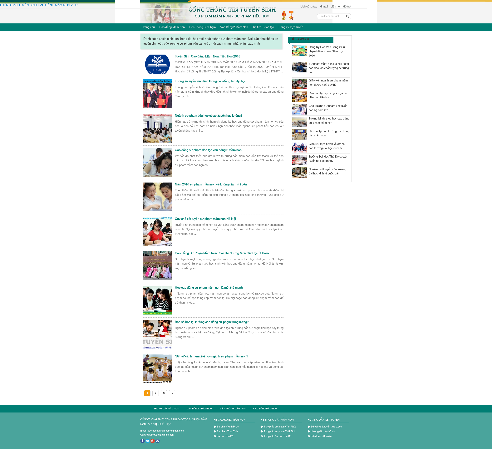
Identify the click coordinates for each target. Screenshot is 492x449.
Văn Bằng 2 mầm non (199, 409)
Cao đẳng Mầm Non (172, 27)
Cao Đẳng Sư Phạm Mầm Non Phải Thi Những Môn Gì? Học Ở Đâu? (222, 253)
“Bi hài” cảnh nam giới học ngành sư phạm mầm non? (211, 356)
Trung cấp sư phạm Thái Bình (279, 431)
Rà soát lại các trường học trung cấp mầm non (329, 133)
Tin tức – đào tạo (263, 27)
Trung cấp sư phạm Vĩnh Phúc (280, 426)
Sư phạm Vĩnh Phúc (228, 426)
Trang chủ (148, 27)
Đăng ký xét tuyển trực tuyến (326, 426)
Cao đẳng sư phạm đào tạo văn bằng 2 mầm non (208, 150)
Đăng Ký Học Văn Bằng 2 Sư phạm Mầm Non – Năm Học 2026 (327, 51)
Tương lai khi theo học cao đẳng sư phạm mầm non (329, 120)
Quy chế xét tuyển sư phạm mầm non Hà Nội (205, 219)
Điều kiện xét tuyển (321, 436)
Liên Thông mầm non (233, 409)
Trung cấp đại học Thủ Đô (277, 436)
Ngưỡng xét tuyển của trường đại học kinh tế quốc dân (327, 171)
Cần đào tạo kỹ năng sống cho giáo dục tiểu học (328, 95)
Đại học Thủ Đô (225, 436)
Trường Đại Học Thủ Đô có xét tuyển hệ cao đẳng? (328, 158)
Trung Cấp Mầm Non (166, 409)
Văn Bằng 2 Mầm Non (234, 27)
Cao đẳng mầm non (265, 409)
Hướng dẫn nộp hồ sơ (323, 431)
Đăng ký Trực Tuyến (290, 27)
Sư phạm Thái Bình (227, 431)
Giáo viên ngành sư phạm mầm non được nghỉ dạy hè (328, 82)
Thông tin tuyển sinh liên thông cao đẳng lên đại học (210, 81)
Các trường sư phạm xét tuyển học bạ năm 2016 (328, 108)
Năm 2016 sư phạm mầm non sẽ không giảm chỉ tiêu (211, 184)
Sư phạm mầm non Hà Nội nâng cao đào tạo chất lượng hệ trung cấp (329, 68)
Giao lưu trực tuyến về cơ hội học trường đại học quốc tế (327, 146)
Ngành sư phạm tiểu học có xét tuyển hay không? (208, 116)
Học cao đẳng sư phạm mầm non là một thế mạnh (209, 287)
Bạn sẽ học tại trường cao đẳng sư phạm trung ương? (212, 322)
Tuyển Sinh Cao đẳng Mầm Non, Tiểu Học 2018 (207, 56)
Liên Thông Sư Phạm (202, 27)
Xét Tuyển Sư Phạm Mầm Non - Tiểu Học (173, 11)
